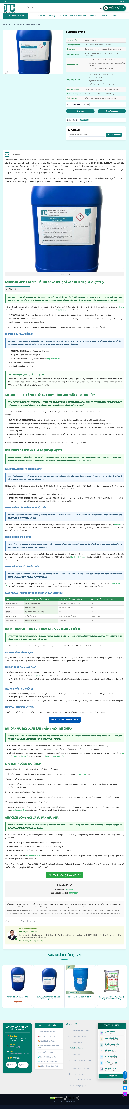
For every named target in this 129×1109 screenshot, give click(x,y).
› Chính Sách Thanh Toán (77, 1054)
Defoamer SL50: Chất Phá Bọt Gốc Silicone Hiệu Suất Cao (49, 998)
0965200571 (69, 889)
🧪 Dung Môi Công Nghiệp (47, 1057)
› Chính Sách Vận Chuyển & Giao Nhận (79, 1061)
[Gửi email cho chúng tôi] (5, 1)
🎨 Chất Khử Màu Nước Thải (48, 1066)
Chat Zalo (13, 1065)
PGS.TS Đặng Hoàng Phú (28, 932)
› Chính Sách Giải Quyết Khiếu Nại (80, 1080)
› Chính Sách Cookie (75, 1042)
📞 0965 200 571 (112, 1076)
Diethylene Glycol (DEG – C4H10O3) (80, 997)
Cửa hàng (63, 16)
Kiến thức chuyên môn (78, 16)
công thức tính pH (53, 359)
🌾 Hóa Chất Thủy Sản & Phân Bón (48, 1047)
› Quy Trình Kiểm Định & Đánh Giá (79, 1031)
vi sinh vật (82, 774)
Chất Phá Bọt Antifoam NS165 (17, 997)
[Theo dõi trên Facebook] (3, 1)
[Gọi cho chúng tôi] (7, 1)
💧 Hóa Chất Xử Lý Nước (46, 1032)
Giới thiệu (52, 16)
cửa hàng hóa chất (32, 856)
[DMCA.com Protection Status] (56, 1098)
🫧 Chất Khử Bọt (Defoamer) (47, 1061)
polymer (121, 307)
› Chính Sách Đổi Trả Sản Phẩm (79, 1068)
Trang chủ (7, 24)
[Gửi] (101, 8)
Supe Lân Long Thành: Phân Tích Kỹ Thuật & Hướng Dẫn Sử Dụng (111, 998)
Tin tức (104, 16)
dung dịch (62, 310)
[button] (15, 16)
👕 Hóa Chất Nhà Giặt (45, 1052)
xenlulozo (117, 525)
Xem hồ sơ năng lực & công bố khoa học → (32, 941)
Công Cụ (93, 16)
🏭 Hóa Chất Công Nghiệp (47, 1036)
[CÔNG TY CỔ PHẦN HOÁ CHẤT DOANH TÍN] (13, 8)
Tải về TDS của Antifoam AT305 (64, 720)
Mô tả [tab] (7, 154)
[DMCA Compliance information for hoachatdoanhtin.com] (71, 1098)
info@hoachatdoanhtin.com (19, 1054)
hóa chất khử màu (77, 557)
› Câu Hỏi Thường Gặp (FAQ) (77, 1086)
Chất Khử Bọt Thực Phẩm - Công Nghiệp (26, 24)
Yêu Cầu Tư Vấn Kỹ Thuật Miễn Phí (64, 875)
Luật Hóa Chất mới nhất (54, 756)
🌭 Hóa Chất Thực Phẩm (46, 1041)
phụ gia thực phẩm (18, 810)
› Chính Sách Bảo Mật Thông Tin (79, 1036)
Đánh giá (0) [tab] (16, 154)
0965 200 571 (84, 120)
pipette (37, 675)
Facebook (24, 1065)
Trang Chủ (41, 16)
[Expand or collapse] (28, 289)
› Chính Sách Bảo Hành (76, 1074)
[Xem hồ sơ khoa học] (12, 935)
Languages (122, 1)
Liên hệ (114, 16)
